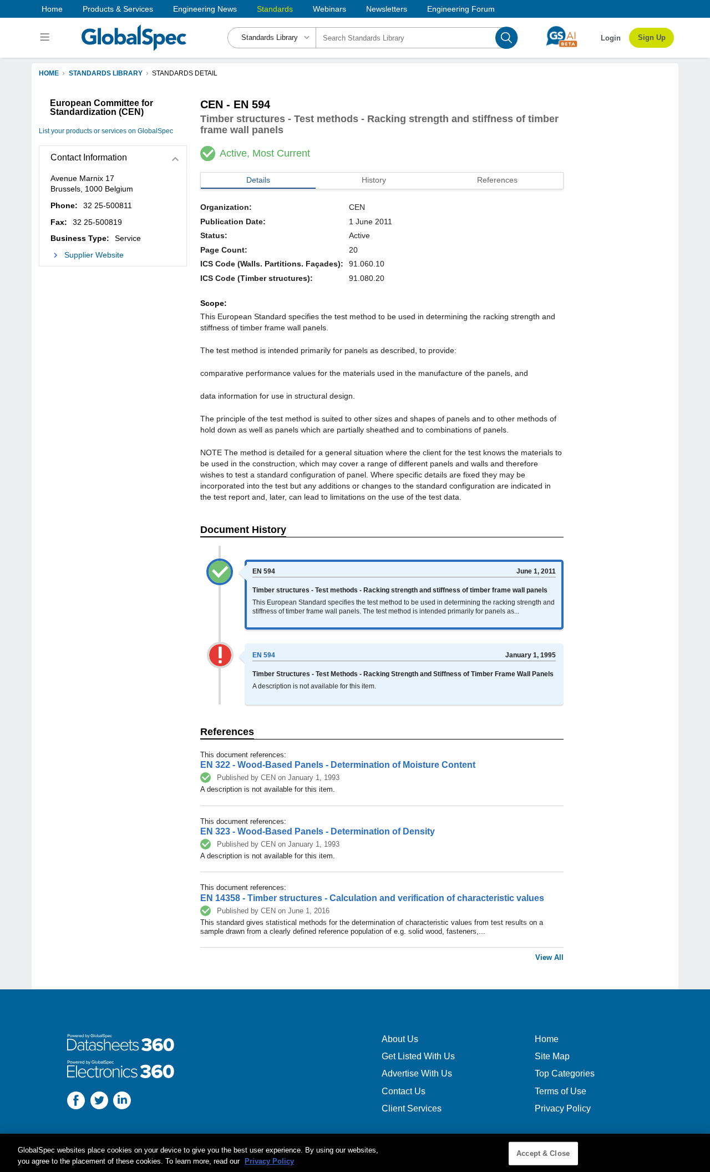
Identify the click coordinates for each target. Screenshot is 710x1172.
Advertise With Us (417, 1073)
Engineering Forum (461, 8)
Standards (275, 8)
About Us (400, 1039)
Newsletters (386, 8)
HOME (49, 73)
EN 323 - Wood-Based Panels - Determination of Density (317, 831)
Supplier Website (94, 254)
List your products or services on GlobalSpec (106, 131)
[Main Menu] (46, 37)
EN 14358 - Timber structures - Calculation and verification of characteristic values (372, 898)
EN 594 (263, 655)
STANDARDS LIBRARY (106, 73)
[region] (355, 1153)
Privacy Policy (563, 1108)
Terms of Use (560, 1091)
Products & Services (118, 8)
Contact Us (403, 1091)
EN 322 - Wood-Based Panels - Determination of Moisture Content (337, 764)
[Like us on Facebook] (76, 1101)
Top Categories (565, 1073)
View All (549, 957)
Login (611, 38)
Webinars (329, 8)
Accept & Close (543, 1153)
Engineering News (205, 8)
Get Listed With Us (418, 1056)
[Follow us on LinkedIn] (122, 1101)
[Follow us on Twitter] (99, 1101)
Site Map (552, 1056)
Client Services (412, 1108)
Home (52, 8)
